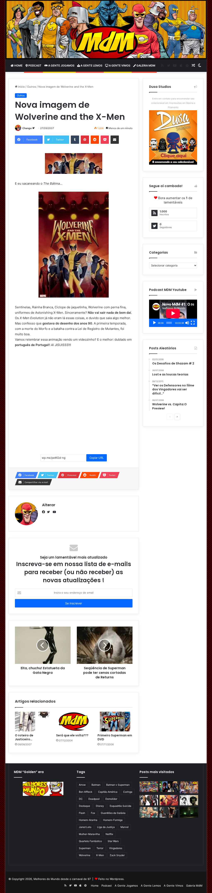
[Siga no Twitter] (33, 128)
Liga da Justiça (106, 827)
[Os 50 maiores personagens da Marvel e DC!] (149, 786)
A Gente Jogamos (61, 65)
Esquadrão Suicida (120, 805)
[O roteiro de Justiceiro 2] (32, 722)
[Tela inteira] (193, 323)
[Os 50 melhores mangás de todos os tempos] (169, 800)
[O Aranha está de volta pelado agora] (149, 812)
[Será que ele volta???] (73, 722)
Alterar (48, 504)
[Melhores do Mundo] (106, 29)
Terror (99, 848)
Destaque (84, 805)
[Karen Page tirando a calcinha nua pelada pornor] (169, 812)
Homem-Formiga (113, 820)
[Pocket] (105, 140)
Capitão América (107, 791)
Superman (85, 848)
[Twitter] (49, 511)
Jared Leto (85, 827)
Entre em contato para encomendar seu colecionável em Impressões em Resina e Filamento (173, 103)
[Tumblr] (75, 140)
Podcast (34, 65)
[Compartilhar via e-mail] (115, 140)
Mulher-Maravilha (89, 834)
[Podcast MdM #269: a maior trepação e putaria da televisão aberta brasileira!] (189, 787)
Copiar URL (96, 457)
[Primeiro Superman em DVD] (115, 722)
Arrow (82, 784)
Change (27, 128)
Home (18, 65)
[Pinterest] (85, 140)
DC (81, 798)
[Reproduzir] (154, 323)
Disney (100, 805)
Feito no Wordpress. (111, 879)
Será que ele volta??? (72, 735)
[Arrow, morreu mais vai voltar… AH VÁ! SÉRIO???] (189, 812)
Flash (82, 812)
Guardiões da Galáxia (113, 812)
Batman (96, 784)
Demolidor (111, 798)
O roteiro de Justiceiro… (24, 737)
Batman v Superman (118, 784)
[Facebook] (44, 511)
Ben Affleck (85, 791)
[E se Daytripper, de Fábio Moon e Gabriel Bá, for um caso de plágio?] (189, 800)
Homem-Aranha (88, 820)
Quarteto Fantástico (90, 841)
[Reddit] (95, 140)
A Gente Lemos (91, 65)
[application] (173, 313)
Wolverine (84, 855)
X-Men (100, 855)
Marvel (124, 827)
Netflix (109, 834)
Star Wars (113, 841)
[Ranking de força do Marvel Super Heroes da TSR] (169, 786)
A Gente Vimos (119, 65)
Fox (93, 812)
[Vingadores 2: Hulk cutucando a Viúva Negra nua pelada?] (149, 800)
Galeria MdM (145, 65)
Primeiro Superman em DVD (115, 737)
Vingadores (115, 848)
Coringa (127, 791)
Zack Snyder (117, 855)
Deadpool (94, 798)
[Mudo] (187, 323)
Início (21, 86)
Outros (31, 86)
